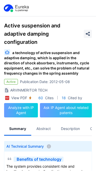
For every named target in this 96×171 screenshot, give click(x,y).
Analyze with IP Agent (21, 110)
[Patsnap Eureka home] (16, 8)
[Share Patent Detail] (88, 34)
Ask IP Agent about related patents (66, 110)
